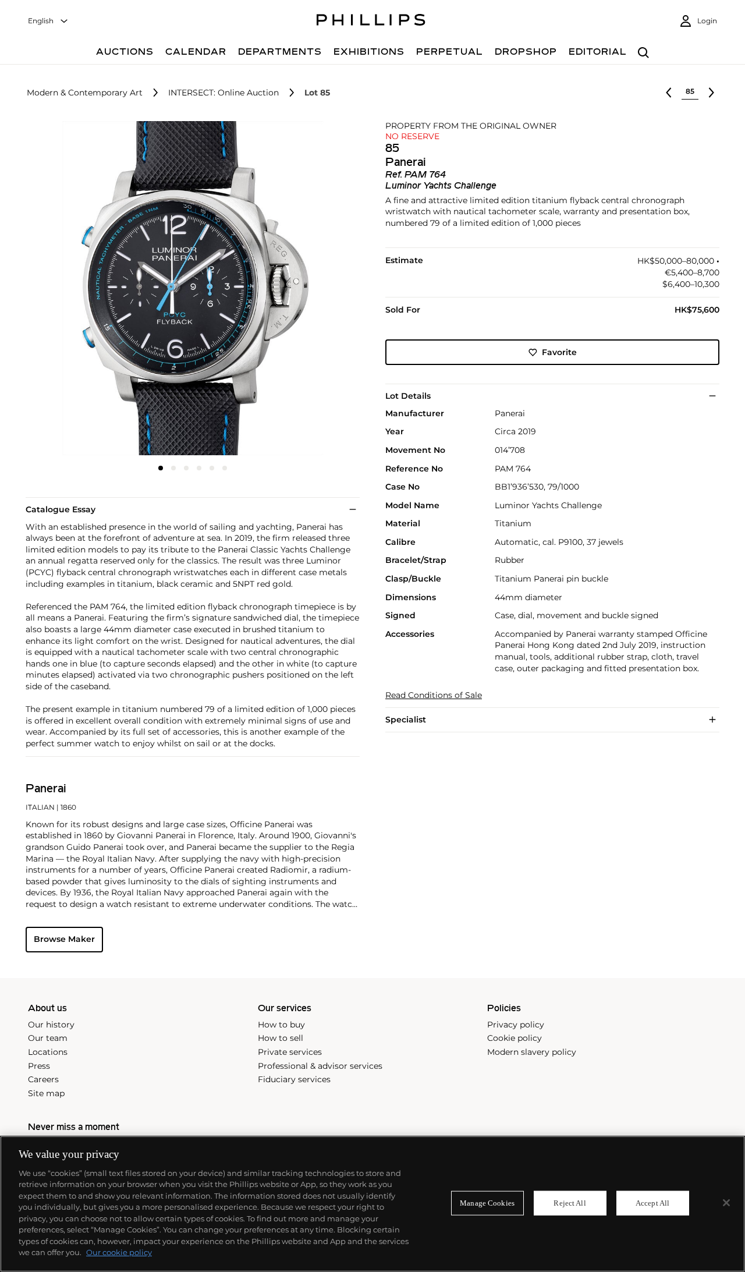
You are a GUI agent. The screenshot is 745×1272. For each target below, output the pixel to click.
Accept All (652, 1203)
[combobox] (48, 21)
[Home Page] (371, 21)
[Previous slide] (81, 289)
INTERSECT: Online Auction (223, 93)
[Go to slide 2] (173, 468)
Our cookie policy (119, 1252)
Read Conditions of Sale (433, 695)
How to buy (281, 1024)
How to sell (280, 1038)
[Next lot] (711, 92)
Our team (48, 1038)
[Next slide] (304, 289)
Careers (43, 1079)
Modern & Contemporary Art (85, 93)
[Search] (643, 53)
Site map (46, 1093)
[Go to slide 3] (186, 468)
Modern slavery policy (531, 1052)
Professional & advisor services (320, 1066)
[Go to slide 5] (212, 468)
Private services (290, 1052)
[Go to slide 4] (199, 468)
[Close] (726, 1203)
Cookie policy (514, 1038)
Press (39, 1066)
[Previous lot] (669, 92)
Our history (51, 1024)
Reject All (570, 1203)
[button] (189, 288)
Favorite (559, 352)
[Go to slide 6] (225, 468)
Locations (48, 1052)
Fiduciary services (294, 1079)
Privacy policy (515, 1024)
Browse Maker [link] (64, 939)
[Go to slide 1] (161, 468)
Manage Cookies (487, 1203)
